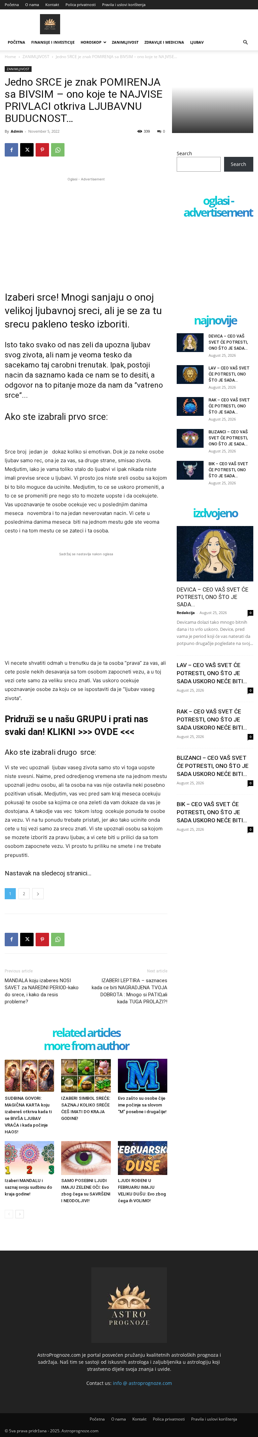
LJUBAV (197, 42)
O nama (32, 4)
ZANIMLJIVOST (125, 42)
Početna (12, 4)
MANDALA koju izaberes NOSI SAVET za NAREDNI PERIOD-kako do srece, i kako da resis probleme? (42, 991)
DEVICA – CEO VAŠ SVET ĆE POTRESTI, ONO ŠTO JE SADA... (228, 342)
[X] (27, 150)
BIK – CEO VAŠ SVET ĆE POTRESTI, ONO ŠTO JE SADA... (228, 470)
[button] (245, 42)
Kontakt (52, 4)
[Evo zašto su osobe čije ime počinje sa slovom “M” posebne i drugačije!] (142, 1076)
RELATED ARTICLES (86, 1033)
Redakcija (186, 612)
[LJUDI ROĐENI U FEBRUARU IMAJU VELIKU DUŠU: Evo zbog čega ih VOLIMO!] (142, 1158)
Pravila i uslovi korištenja (123, 4)
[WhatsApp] (57, 150)
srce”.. (15, 395)
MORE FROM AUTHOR (86, 1046)
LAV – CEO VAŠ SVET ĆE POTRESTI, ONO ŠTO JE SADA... (229, 374)
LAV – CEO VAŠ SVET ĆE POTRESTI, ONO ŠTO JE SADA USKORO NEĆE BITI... (212, 673)
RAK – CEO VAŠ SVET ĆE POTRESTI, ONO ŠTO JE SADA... (229, 406)
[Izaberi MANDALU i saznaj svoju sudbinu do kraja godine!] (29, 1158)
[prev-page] (9, 1214)
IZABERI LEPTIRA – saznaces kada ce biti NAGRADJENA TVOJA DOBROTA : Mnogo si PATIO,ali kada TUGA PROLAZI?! (129, 991)
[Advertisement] (86, 230)
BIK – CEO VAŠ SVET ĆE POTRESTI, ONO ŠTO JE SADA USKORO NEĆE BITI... (212, 812)
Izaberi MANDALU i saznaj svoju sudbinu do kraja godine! (28, 1187)
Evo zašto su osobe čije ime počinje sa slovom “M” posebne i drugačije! (142, 1105)
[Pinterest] (42, 150)
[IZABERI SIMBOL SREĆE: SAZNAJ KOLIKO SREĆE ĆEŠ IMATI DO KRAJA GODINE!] (86, 1076)
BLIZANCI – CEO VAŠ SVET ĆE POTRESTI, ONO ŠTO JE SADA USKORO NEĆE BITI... (213, 765)
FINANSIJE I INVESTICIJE (53, 42)
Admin (17, 131)
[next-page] (19, 1214)
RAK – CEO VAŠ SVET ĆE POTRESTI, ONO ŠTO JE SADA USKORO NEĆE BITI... (212, 719)
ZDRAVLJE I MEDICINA (164, 42)
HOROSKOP (91, 42)
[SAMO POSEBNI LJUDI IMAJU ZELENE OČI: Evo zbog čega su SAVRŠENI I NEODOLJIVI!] (86, 1158)
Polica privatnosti (81, 4)
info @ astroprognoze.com (142, 1383)
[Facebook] (11, 150)
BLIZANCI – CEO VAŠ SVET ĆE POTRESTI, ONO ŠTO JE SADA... (228, 438)
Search (184, 153)
